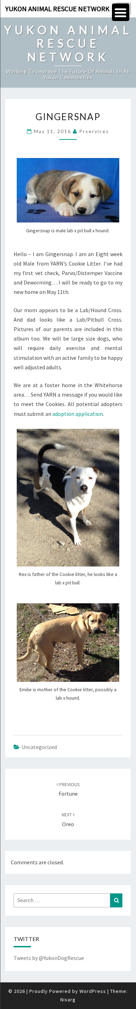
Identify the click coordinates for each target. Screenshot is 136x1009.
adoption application (77, 413)
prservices (94, 131)
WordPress (93, 991)
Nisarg (68, 999)
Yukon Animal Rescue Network (57, 8)
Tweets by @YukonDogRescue (49, 957)
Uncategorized (39, 746)
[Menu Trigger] (120, 12)
